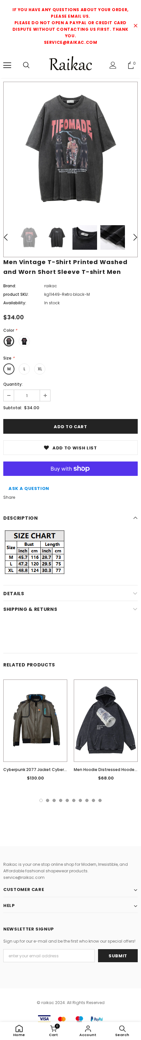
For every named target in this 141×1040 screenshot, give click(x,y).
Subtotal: (12, 408)
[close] (135, 26)
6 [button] (73, 800)
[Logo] (70, 65)
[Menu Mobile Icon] (7, 65)
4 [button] (60, 800)
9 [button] (93, 800)
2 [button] (47, 800)
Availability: (14, 303)
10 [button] (100, 800)
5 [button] (67, 800)
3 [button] (54, 800)
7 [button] (80, 800)
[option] (70, 148)
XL (40, 369)
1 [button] (41, 800)
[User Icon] (113, 65)
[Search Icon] (26, 65)
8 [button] (87, 800)
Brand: (9, 286)
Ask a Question (29, 488)
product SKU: (16, 294)
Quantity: (13, 384)
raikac (50, 286)
